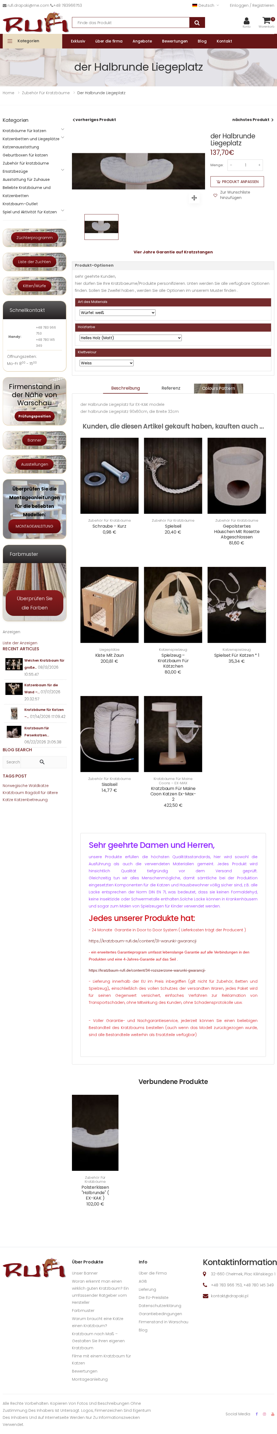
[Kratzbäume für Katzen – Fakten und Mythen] (14, 713)
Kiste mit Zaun (109, 655)
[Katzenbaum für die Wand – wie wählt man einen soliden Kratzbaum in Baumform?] (14, 689)
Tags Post (15, 776)
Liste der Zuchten (34, 261)
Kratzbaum (13, 792)
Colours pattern (218, 388)
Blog (143, 1330)
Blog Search (17, 750)
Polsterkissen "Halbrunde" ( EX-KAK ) (95, 1192)
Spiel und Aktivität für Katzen (30, 212)
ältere (52, 792)
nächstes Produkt (250, 119)
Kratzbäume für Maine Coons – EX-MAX (173, 781)
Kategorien (28, 41)
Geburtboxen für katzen (25, 155)
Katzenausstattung (21, 147)
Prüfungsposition (34, 416)
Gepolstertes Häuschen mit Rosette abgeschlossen (237, 531)
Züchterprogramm (35, 237)
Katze (8, 799)
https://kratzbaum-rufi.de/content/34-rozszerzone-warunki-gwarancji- (147, 970)
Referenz (170, 388)
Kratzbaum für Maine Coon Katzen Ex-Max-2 (173, 793)
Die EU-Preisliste (154, 1297)
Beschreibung (125, 388)
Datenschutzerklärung (160, 1305)
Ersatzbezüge (15, 171)
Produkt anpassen (240, 181)
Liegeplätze (110, 650)
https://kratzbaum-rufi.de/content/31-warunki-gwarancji (142, 941)
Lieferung (147, 1289)
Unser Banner (85, 1273)
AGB (143, 1281)
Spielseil (173, 526)
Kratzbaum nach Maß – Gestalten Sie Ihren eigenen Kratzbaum (98, 1341)
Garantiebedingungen (160, 1314)
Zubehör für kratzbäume (109, 520)
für (43, 792)
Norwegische (15, 785)
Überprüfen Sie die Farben (34, 603)
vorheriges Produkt (95, 119)
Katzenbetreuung (31, 799)
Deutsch (206, 5)
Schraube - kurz (109, 526)
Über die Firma (153, 1273)
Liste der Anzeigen (20, 643)
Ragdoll (32, 792)
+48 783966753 (67, 5)
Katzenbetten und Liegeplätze (31, 139)
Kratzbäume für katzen (24, 130)
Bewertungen (84, 1371)
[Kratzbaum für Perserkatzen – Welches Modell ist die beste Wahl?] (14, 732)
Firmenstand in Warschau (163, 1322)
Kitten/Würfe (34, 286)
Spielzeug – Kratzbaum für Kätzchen (173, 660)
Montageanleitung (90, 1379)
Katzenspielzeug (173, 650)
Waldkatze (39, 785)
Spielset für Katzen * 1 (236, 655)
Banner (34, 440)
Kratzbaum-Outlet (20, 204)
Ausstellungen (34, 464)
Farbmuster (83, 1310)
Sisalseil (109, 784)
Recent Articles (21, 649)
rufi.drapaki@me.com (28, 5)
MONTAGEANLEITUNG (34, 526)
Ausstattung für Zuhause (26, 179)
